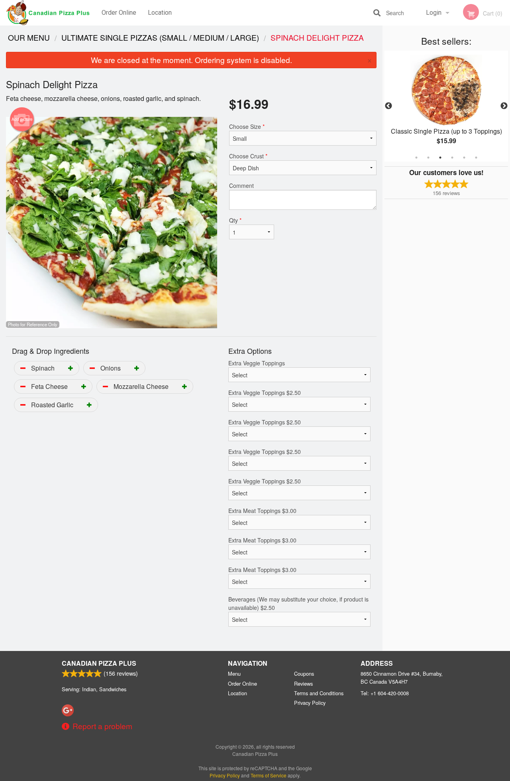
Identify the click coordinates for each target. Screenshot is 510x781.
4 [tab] (452, 158)
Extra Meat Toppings (262, 511)
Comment (241, 185)
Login (433, 12)
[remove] (22, 368)
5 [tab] (464, 158)
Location (160, 12)
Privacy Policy (310, 702)
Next (504, 106)
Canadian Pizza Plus (99, 663)
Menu (234, 673)
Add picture (22, 119)
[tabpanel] (446, 106)
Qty (235, 220)
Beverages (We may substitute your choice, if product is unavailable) (298, 603)
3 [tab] (440, 158)
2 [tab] (428, 158)
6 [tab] (476, 158)
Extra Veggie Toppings (256, 363)
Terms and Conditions (318, 693)
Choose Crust (248, 156)
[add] (70, 368)
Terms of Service (268, 775)
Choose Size (247, 126)
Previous (388, 106)
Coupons (304, 673)
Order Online (119, 12)
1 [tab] (416, 158)
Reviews (303, 683)
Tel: (385, 693)
